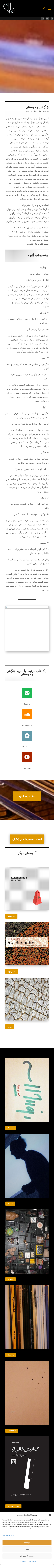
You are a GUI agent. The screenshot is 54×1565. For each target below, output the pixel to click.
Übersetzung (13, 1506)
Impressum (32, 1561)
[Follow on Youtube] (27, 757)
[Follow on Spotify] (27, 693)
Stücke (11, 1128)
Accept (27, 1542)
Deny (27, 1549)
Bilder (10, 1279)
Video (10, 1203)
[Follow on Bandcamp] (27, 736)
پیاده (9, 1027)
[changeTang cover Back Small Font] (27, 608)
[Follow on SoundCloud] (27, 714)
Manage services (8, 1535)
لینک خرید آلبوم (27, 796)
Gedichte (12, 1430)
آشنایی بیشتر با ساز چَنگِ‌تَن (27, 839)
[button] (50, 1515)
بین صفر (11, 916)
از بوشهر (11, 971)
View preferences (27, 1556)
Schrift (11, 1355)
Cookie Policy (22, 1561)
